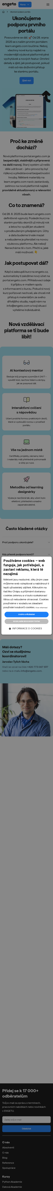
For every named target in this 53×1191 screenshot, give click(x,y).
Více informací (41, 608)
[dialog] (26, 595)
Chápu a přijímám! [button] (26, 615)
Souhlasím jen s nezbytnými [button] (26, 621)
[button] (26, 628)
